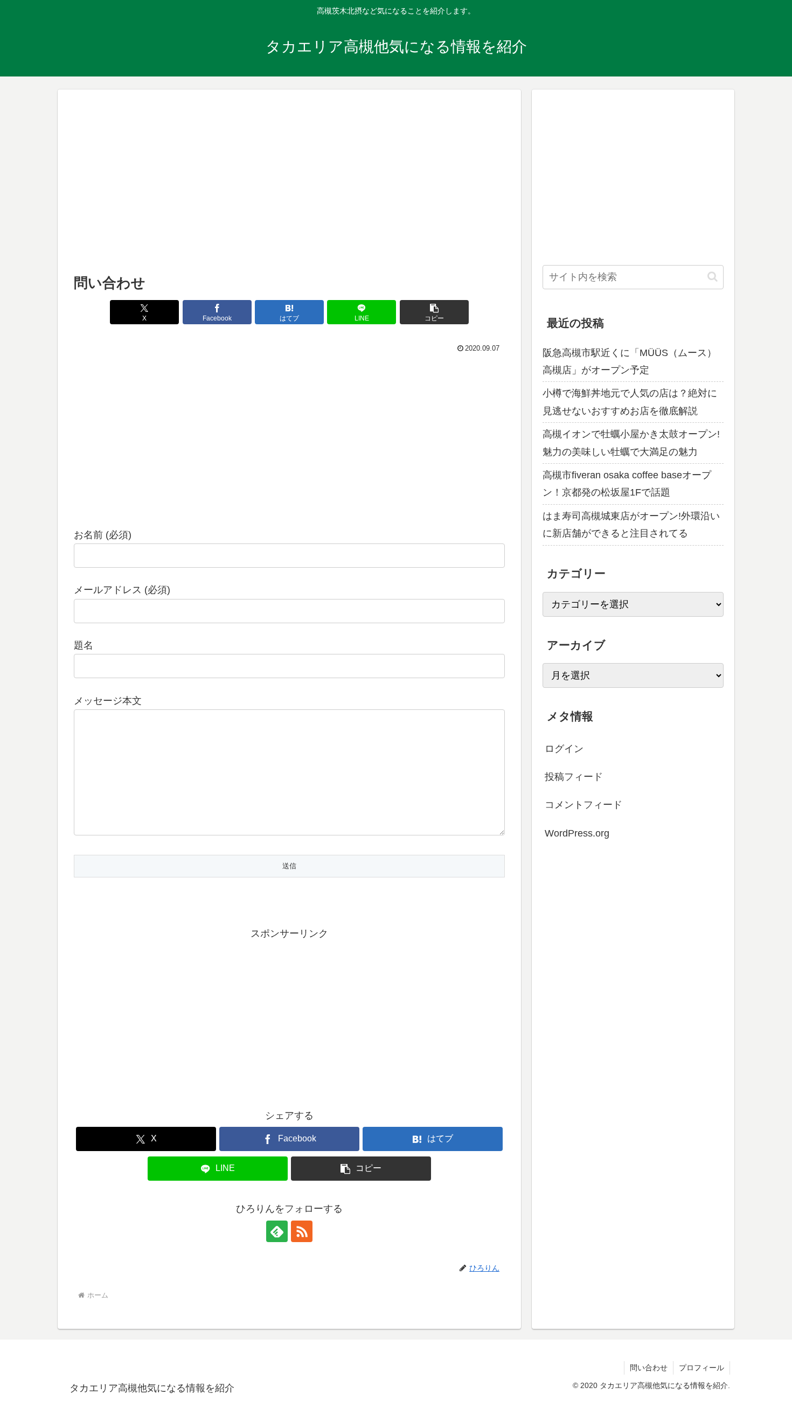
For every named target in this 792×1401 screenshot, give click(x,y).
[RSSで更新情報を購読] (301, 1231)
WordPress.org (577, 832)
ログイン (564, 748)
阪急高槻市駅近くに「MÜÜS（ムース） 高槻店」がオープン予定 (630, 361)
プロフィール (701, 1367)
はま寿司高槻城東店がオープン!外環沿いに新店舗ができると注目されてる (631, 525)
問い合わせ (649, 1367)
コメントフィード (583, 804)
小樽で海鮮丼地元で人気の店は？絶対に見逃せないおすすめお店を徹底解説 (630, 402)
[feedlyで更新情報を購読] (277, 1231)
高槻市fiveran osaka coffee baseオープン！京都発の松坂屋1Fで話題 (627, 484)
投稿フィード (574, 776)
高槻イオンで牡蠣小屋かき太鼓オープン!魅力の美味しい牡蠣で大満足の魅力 (631, 443)
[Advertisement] (289, 184)
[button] (434, 312)
